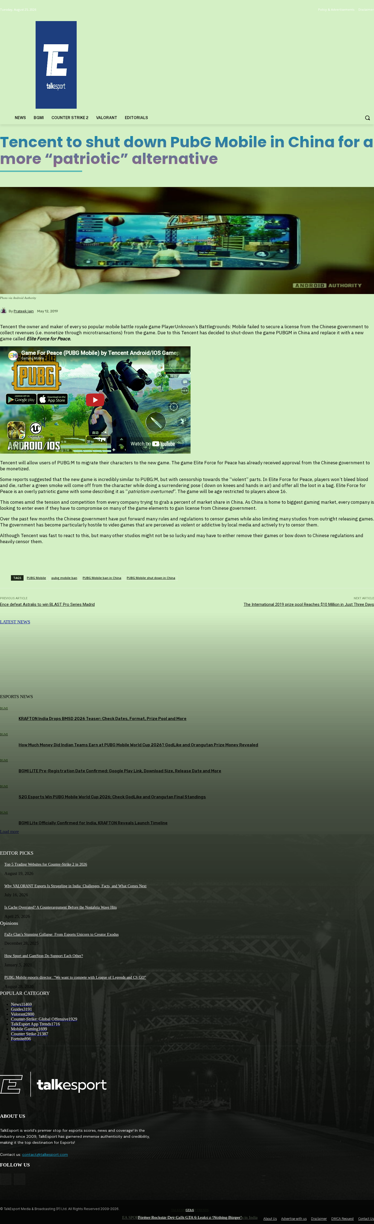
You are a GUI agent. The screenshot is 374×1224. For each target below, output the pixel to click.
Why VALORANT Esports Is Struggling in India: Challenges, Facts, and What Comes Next (75, 886)
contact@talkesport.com (45, 1154)
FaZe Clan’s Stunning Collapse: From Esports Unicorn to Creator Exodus (61, 934)
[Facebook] (5, 1179)
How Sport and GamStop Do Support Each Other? (43, 956)
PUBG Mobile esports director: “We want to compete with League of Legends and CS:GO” (75, 977)
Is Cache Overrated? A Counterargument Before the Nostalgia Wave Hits (60, 907)
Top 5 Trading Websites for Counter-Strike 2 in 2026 (45, 864)
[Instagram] (19, 1179)
